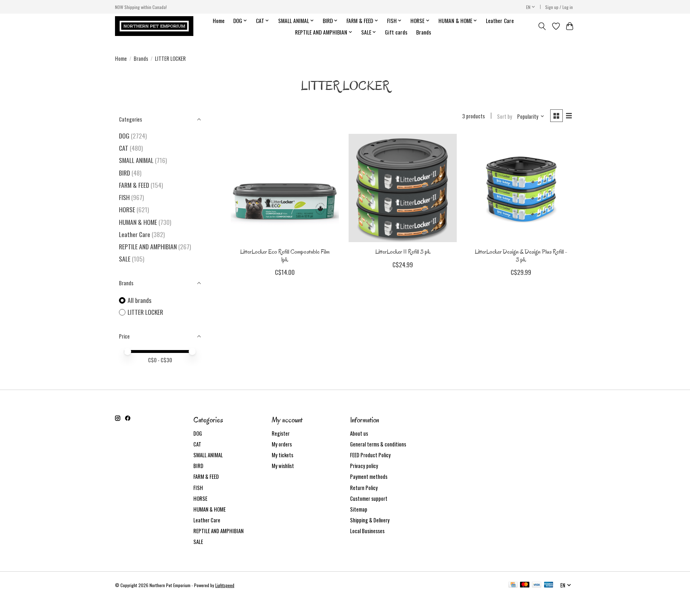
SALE (124, 258)
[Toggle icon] (542, 26)
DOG (124, 135)
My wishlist (283, 465)
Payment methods (368, 476)
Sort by (504, 116)
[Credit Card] (513, 585)
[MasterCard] (524, 585)
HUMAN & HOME (138, 222)
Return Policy (364, 487)
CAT (123, 148)
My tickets (282, 455)
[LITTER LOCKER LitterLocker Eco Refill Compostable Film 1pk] (285, 188)
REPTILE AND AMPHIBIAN (148, 246)
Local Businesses (367, 531)
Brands (423, 32)
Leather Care (500, 20)
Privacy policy (364, 465)
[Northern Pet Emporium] (154, 26)
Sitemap (358, 509)
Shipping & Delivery (370, 520)
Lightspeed (224, 585)
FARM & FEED (134, 185)
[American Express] (548, 585)
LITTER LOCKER (145, 312)
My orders (282, 444)
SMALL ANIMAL (136, 160)
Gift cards (396, 32)
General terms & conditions (378, 444)
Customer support (368, 498)
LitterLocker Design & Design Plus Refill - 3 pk (521, 255)
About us (359, 433)
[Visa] (536, 585)
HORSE (127, 209)
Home (219, 20)
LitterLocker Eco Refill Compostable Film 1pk (285, 255)
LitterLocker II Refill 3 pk (403, 252)
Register (281, 433)
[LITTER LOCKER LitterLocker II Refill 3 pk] (403, 188)
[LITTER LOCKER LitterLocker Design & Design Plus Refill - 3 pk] (521, 188)
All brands (139, 300)
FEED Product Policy (370, 455)
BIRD (124, 172)
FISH (124, 197)
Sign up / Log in (559, 7)
